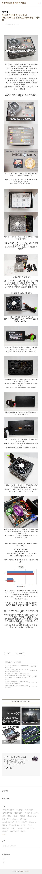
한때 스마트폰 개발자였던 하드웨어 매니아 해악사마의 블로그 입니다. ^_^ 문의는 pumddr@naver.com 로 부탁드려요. (16, 762)
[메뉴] (39, 3)
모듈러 (24, 825)
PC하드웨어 (8, 662)
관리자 (27, 871)
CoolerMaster (14, 825)
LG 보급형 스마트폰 (8, 822)
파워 (18, 822)
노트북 (16, 816)
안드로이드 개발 (7, 813)
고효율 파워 (28, 813)
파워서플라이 (6, 819)
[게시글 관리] (14, 653)
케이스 (14, 828)
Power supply (32, 816)
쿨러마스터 (24, 819)
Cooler (15, 819)
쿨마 (4, 816)
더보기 (3, 834)
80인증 (23, 816)
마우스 (23, 831)
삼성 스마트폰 (15, 831)
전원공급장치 (18, 813)
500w (37, 813)
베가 (30, 825)
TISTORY (21, 871)
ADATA (25, 822)
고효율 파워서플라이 (8, 810)
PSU (9, 816)
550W (5, 825)
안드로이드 (33, 822)
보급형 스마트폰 (29, 828)
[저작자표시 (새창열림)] (26, 653)
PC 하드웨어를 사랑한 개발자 (14, 3)
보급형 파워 (6, 828)
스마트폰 (19, 810)
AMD (20, 828)
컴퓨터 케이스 (29, 810)
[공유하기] (11, 653)
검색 (38, 846)
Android (5, 831)
